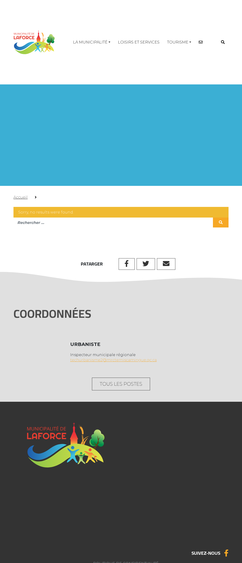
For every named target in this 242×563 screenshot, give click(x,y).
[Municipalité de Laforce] (34, 42)
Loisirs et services (139, 42)
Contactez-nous (42, 534)
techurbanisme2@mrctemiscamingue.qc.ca (113, 360)
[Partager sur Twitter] (146, 264)
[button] (223, 42)
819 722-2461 (141, 456)
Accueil (20, 197)
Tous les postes (121, 384)
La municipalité (90, 42)
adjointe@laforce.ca (148, 467)
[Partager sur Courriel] (166, 264)
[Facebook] (226, 553)
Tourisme (177, 42)
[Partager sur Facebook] (127, 264)
